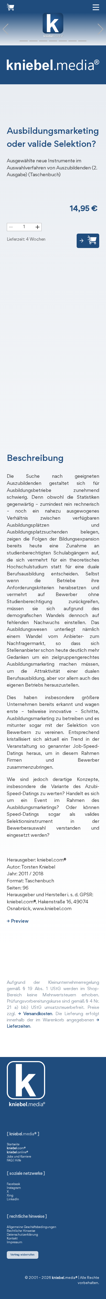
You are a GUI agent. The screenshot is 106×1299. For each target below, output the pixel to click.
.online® (17, 1152)
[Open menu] (96, 7)
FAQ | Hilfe (14, 1160)
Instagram (14, 1188)
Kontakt (12, 1238)
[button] (5, 29)
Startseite (13, 1144)
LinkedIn (13, 1199)
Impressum (14, 1242)
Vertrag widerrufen (22, 1255)
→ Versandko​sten (35, 1014)
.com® (16, 1148)
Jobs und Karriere (19, 1156)
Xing (10, 1195)
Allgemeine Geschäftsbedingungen (31, 1227)
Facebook (13, 1184)
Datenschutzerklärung (22, 1234)
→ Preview (18, 921)
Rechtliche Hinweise (21, 1231)
